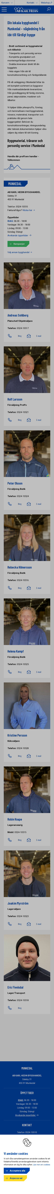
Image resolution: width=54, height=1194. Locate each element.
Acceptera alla (17, 1170)
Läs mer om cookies (41, 1165)
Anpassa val (16, 1178)
